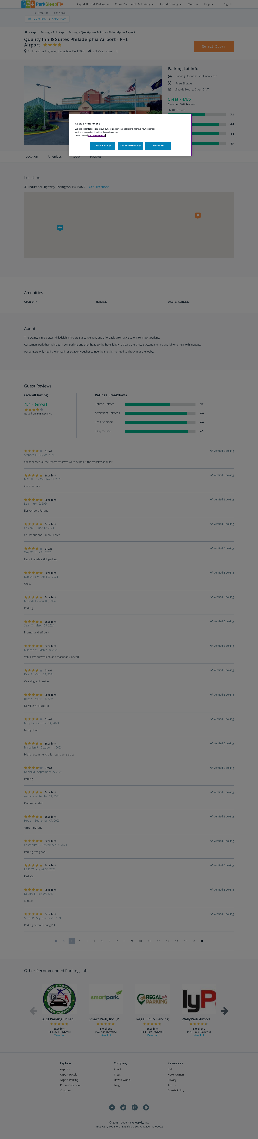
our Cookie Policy (96, 135)
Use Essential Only (130, 146)
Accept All (158, 146)
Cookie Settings (102, 146)
